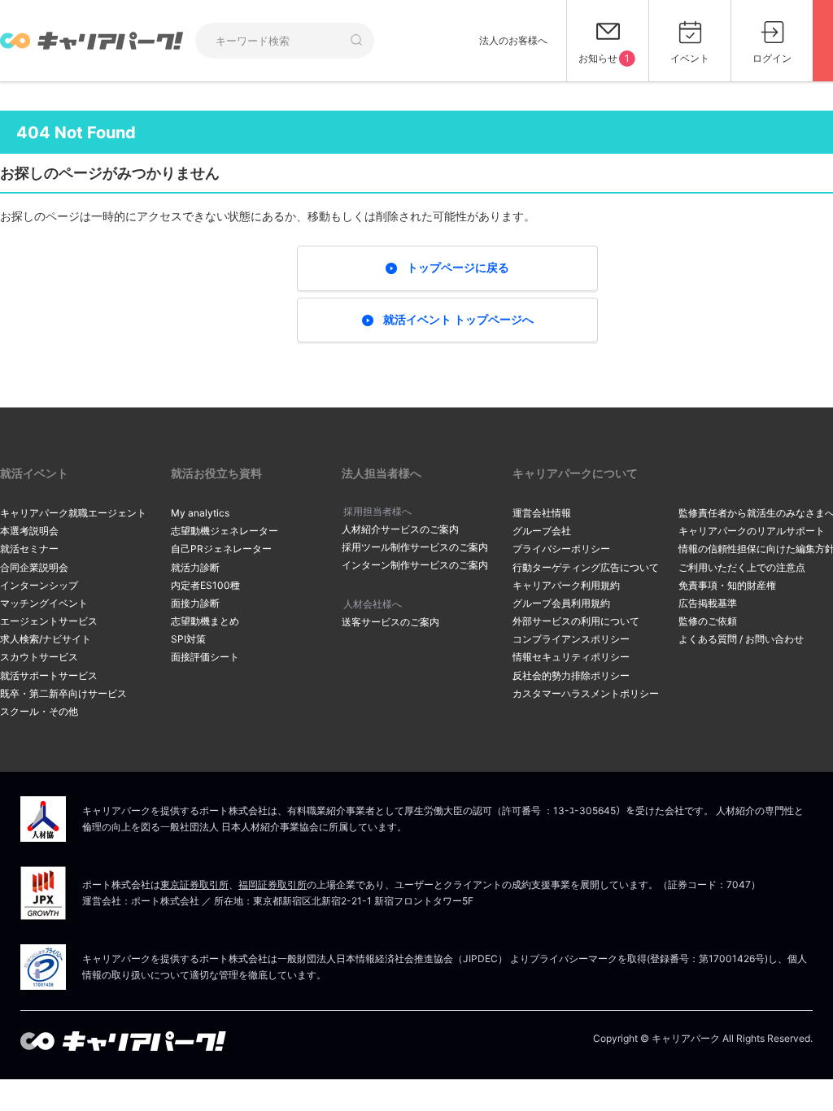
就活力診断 (195, 567)
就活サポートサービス (49, 675)
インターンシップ (39, 585)
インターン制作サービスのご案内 (415, 565)
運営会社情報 (541, 513)
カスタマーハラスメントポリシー (585, 693)
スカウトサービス (39, 657)
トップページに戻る (458, 267)
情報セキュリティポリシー (571, 657)
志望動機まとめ (205, 621)
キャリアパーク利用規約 (566, 585)
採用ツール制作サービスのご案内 (415, 547)
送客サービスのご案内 (390, 622)
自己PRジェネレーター (221, 548)
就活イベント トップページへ (458, 319)
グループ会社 (541, 531)
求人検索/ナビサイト (45, 639)
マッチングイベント (44, 603)
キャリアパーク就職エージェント (73, 513)
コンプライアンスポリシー (571, 639)
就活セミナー (29, 548)
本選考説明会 (29, 531)
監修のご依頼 (707, 621)
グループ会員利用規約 (561, 603)
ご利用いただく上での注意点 (741, 567)
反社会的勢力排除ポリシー (571, 675)
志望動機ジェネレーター (224, 531)
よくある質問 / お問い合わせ (741, 639)
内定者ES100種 (205, 585)
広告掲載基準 (707, 603)
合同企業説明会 (34, 567)
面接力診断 (195, 603)
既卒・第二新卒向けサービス (63, 693)
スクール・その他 (39, 711)
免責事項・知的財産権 (727, 585)
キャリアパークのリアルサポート (751, 531)
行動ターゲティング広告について (585, 567)
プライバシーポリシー (561, 548)
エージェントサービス (49, 621)
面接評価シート (205, 657)
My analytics (200, 513)
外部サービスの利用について (575, 621)
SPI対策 (188, 639)
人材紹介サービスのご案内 (400, 529)
